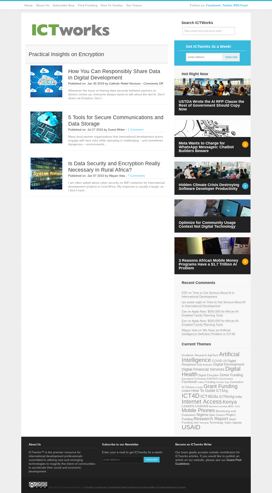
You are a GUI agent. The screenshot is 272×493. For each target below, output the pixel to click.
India (238, 396)
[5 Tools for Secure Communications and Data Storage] (46, 142)
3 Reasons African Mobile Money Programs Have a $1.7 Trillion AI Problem (208, 264)
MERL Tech (234, 406)
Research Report (211, 418)
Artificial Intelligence (210, 357)
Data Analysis (204, 364)
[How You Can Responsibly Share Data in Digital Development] (46, 96)
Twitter (227, 5)
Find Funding (88, 5)
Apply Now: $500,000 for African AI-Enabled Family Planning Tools (210, 313)
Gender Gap (222, 382)
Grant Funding (221, 386)
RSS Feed (241, 5)
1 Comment (135, 129)
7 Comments (136, 175)
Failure (201, 382)
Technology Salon (220, 422)
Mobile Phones (198, 410)
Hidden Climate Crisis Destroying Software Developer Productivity (209, 187)
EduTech (212, 378)
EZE (184, 292)
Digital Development (228, 364)
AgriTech (212, 355)
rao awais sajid (192, 302)
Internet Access (202, 401)
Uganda (237, 422)
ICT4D (191, 395)
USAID (191, 427)
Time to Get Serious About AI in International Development (208, 294)
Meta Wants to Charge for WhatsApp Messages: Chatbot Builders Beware (206, 147)
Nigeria (202, 414)
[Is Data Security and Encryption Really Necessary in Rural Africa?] (46, 188)
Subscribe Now (64, 5)
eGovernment (226, 378)
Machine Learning (218, 406)
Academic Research (194, 355)
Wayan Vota (190, 330)
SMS (196, 422)
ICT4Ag (222, 391)
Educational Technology (194, 378)
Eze (184, 311)
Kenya (230, 402)
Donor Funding (231, 375)
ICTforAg (226, 396)
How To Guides (112, 5)
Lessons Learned (195, 406)
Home (28, 5)
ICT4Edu (209, 396)
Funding (210, 382)
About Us (43, 5)
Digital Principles (208, 375)
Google (199, 387)
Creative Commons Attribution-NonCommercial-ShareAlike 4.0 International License (135, 487)
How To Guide (203, 390)
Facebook (213, 5)
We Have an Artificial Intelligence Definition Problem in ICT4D (208, 332)
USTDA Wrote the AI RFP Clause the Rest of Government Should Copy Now (211, 105)
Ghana (189, 387)
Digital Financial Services (203, 369)
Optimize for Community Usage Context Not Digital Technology (207, 224)
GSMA (186, 391)
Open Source (217, 415)
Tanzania (204, 422)
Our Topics (134, 5)
